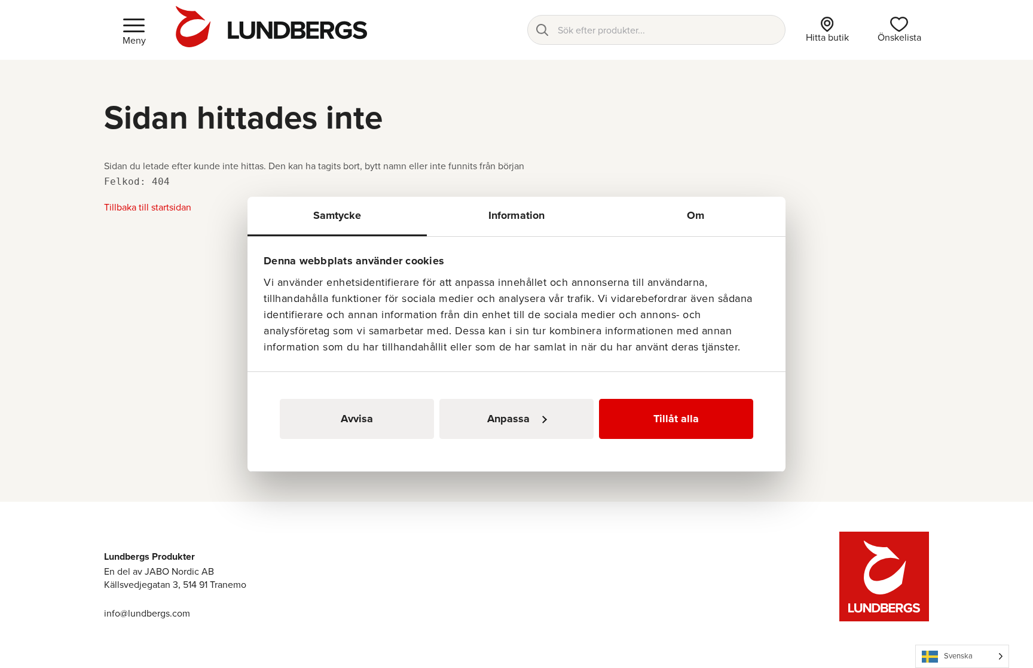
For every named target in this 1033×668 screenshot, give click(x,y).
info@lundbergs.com (147, 613)
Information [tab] (516, 215)
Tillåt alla (676, 418)
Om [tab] (695, 215)
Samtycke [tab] (337, 215)
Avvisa (357, 418)
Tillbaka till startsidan (147, 207)
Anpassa (508, 418)
